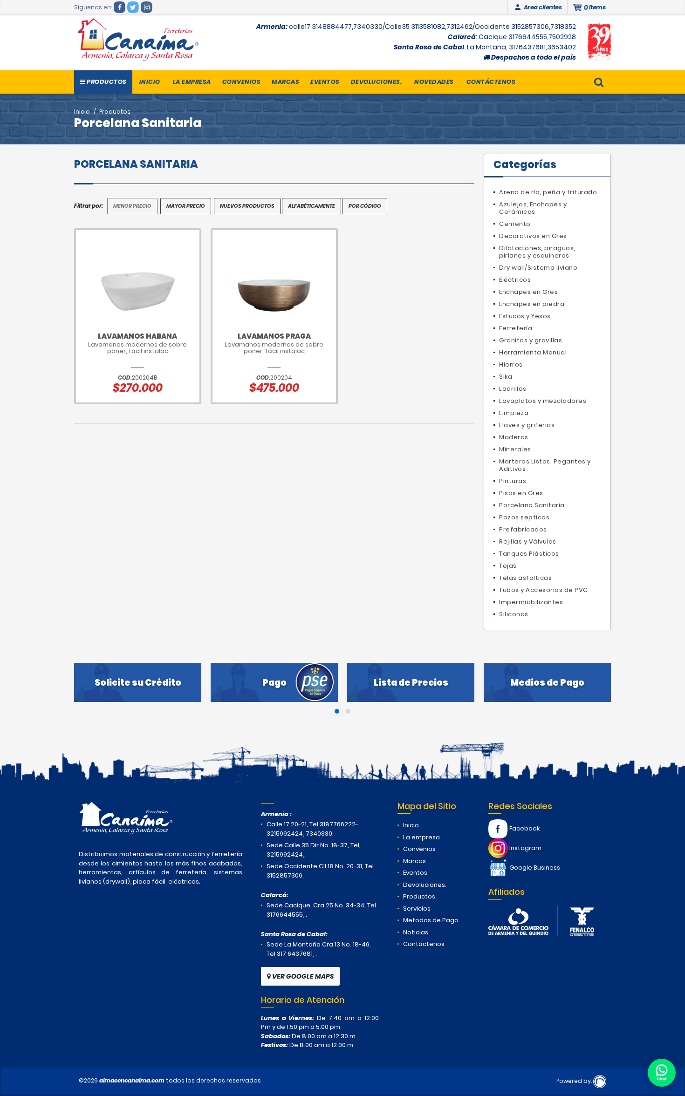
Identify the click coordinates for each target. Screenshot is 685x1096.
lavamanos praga (274, 336)
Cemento (515, 223)
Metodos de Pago (431, 920)
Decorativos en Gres (533, 235)
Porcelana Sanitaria (532, 505)
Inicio (149, 81)
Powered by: (574, 1081)
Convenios (241, 81)
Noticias (415, 932)
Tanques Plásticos (529, 553)
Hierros (511, 364)
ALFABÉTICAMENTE (311, 206)
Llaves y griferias (527, 425)
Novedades (434, 81)
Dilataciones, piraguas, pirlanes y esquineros (537, 252)
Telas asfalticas (525, 577)
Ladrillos (513, 388)
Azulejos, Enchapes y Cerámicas (533, 208)
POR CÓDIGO (365, 206)
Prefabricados (523, 529)
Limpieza (513, 412)
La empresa (192, 81)
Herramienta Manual (533, 352)
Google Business (534, 867)
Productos (106, 81)
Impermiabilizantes (531, 602)
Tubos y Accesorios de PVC (543, 589)
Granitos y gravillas (530, 340)
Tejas (508, 565)
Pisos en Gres (521, 493)
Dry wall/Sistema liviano (538, 267)
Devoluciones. (376, 81)
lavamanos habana (137, 336)
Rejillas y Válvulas (527, 541)
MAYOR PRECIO (185, 206)
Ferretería (515, 328)
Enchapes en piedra (531, 304)
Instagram (524, 848)
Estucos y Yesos (525, 316)
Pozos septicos (524, 517)
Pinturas (512, 481)
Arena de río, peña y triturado (548, 192)
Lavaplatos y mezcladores (542, 400)
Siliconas (513, 614)
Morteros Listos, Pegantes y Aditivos (545, 465)
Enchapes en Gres (528, 291)
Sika (505, 376)
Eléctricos (515, 279)
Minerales (515, 449)
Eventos (325, 81)
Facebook (524, 828)
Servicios (417, 908)
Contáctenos (491, 81)
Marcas (285, 81)
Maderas (513, 437)
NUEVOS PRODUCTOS (247, 206)
